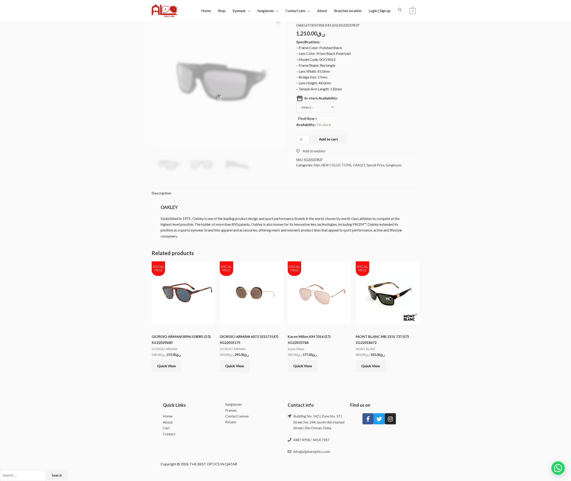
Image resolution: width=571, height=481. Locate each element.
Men (317, 165)
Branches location (348, 10)
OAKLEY (359, 165)
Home (206, 10)
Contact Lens (296, 10)
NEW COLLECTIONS (336, 165)
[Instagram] (390, 418)
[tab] (161, 193)
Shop (222, 10)
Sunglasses (265, 10)
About (322, 10)
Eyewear (239, 10)
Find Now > (306, 118)
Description (161, 193)
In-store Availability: (321, 98)
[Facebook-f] (368, 418)
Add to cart (328, 139)
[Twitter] (379, 418)
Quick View (166, 366)
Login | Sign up (380, 10)
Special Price (375, 165)
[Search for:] (23, 475)
